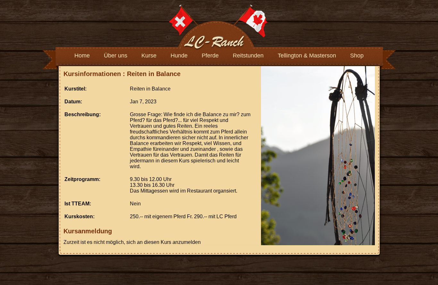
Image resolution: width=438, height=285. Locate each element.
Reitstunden (248, 55)
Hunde (179, 55)
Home (82, 55)
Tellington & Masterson (307, 55)
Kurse (148, 55)
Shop (357, 55)
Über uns (115, 55)
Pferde (210, 55)
